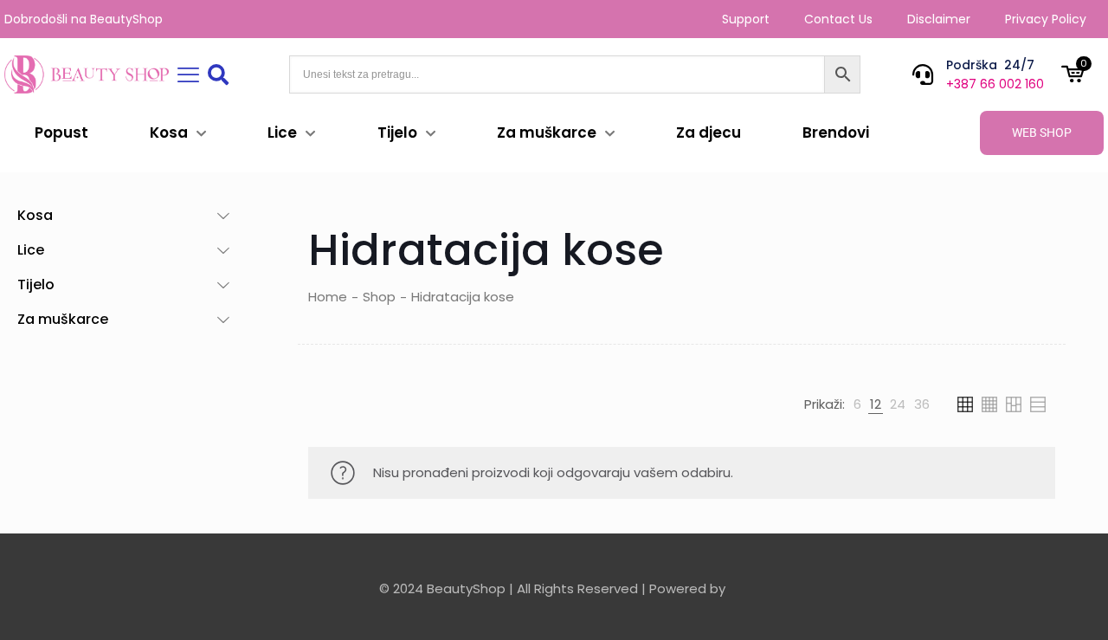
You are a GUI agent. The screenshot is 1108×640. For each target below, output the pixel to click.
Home (327, 297)
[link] (857, 404)
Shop (379, 297)
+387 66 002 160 (995, 84)
